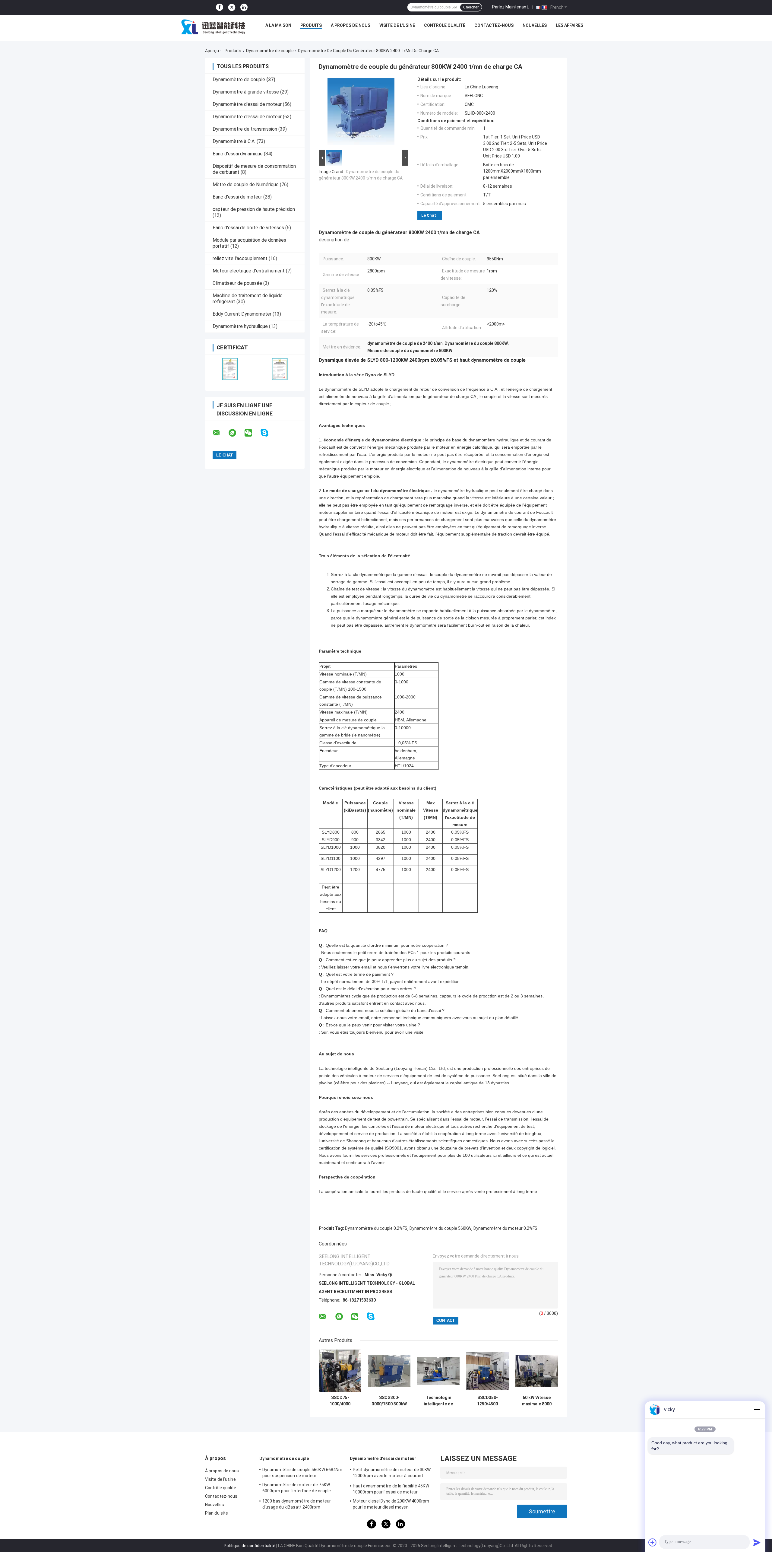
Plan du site (216, 1513)
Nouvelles (535, 25)
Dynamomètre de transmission (245, 129)
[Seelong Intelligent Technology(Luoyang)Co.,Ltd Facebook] (219, 7)
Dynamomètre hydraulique (240, 326)
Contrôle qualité (444, 25)
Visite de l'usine (397, 25)
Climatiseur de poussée (237, 283)
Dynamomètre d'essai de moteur (247, 104)
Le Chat (428, 215)
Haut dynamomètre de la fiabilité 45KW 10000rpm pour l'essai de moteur (391, 1489)
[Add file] (652, 1542)
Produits (311, 25)
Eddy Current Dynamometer (242, 314)
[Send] (757, 1542)
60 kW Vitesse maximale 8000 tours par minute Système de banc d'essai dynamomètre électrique (537, 1401)
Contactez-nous (494, 25)
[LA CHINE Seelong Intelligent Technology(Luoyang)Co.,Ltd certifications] (230, 369)
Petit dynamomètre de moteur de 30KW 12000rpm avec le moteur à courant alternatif (392, 1473)
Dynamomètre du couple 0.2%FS (376, 1228)
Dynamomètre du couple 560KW (440, 1228)
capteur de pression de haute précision (254, 209)
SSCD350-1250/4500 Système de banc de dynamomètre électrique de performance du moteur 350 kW (487, 1401)
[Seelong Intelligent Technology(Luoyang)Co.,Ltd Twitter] (232, 7)
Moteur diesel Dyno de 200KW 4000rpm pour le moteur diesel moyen (391, 1504)
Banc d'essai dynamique (238, 154)
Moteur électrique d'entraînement (249, 271)
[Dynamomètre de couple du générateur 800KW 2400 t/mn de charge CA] (361, 112)
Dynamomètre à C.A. (234, 141)
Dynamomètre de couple (270, 50)
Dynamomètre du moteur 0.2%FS (505, 1228)
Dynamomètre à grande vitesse (246, 92)
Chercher (471, 7)
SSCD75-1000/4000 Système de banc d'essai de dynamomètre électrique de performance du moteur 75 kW (340, 1401)
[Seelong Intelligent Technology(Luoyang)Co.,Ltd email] (220, 433)
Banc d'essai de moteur (237, 197)
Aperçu (212, 50)
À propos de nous (350, 25)
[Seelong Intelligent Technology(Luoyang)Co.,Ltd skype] (268, 433)
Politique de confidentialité (249, 1545)
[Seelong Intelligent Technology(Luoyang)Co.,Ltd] (213, 27)
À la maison (278, 25)
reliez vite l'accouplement (240, 258)
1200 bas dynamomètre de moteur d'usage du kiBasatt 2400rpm (296, 1504)
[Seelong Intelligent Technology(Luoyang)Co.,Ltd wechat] (252, 433)
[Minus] (757, 1409)
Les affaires (569, 25)
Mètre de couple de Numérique (246, 184)
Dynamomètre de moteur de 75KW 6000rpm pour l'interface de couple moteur (296, 1488)
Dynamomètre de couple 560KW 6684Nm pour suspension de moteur (302, 1472)
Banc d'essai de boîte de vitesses (248, 228)
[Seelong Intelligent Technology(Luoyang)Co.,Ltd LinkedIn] (244, 7)
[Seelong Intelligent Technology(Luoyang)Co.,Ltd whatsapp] (236, 433)
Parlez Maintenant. (510, 7)
